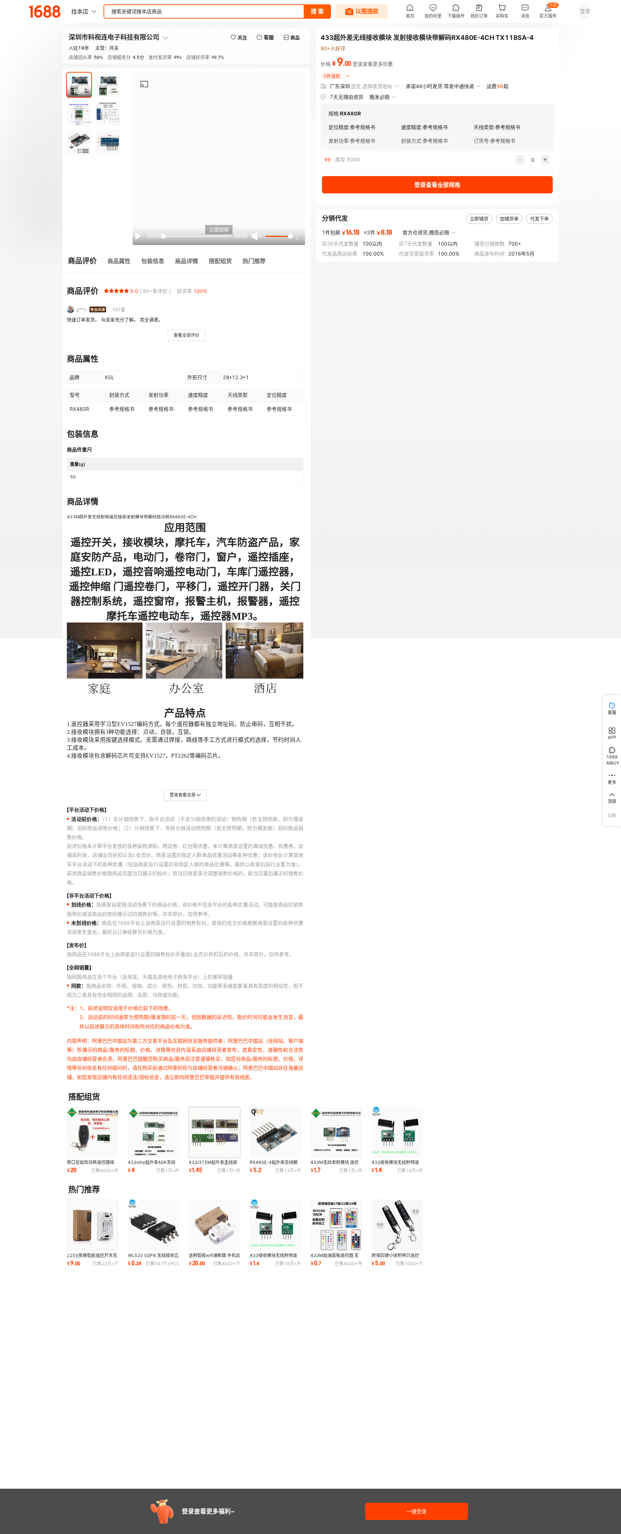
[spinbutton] (532, 160)
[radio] (106, 290)
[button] (219, 164)
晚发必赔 (379, 97)
